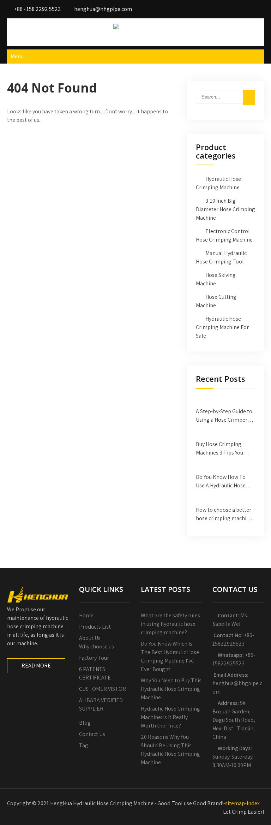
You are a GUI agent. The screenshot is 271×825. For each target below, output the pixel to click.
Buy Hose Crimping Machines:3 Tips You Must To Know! (219, 448)
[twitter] (228, 9)
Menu (17, 56)
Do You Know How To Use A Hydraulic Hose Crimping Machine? (221, 481)
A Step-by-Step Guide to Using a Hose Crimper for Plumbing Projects (224, 416)
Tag (83, 745)
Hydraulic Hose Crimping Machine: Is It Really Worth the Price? (170, 717)
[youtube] (242, 9)
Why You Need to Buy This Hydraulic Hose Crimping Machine (171, 689)
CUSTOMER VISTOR (102, 689)
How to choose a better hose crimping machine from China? (224, 514)
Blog (85, 722)
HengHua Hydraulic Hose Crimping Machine (135, 36)
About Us (90, 638)
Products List (95, 626)
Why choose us (96, 646)
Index (253, 803)
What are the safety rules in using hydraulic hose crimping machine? (170, 624)
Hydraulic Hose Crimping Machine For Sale (222, 327)
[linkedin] (256, 9)
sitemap (235, 803)
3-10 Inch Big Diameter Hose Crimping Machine (225, 209)
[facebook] (214, 9)
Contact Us (92, 734)
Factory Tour (94, 657)
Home (86, 615)
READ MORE (36, 665)
